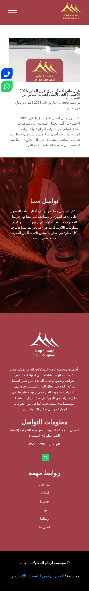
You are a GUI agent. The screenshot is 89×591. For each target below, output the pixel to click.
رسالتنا (44, 518)
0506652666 (38, 444)
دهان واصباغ (23, 102)
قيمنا (45, 510)
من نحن (44, 484)
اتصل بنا (44, 527)
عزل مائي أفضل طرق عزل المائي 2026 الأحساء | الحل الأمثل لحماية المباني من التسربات (50, 94)
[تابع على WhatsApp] (45, 457)
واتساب (27, 262)
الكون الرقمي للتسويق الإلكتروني (37, 576)
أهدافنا (44, 493)
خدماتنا (44, 501)
